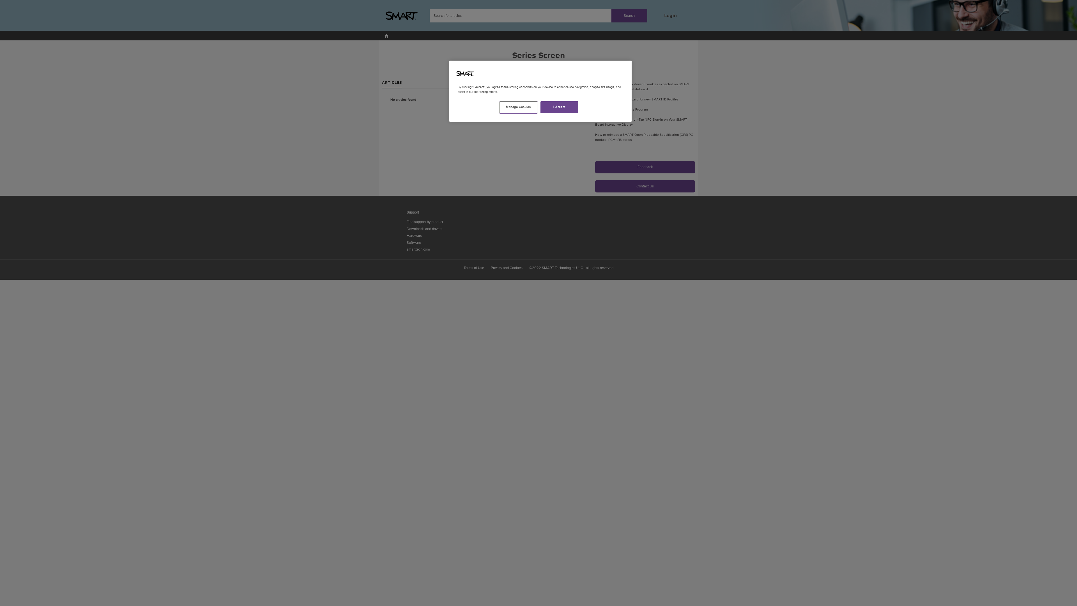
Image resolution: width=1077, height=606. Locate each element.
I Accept (559, 107)
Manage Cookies (518, 107)
